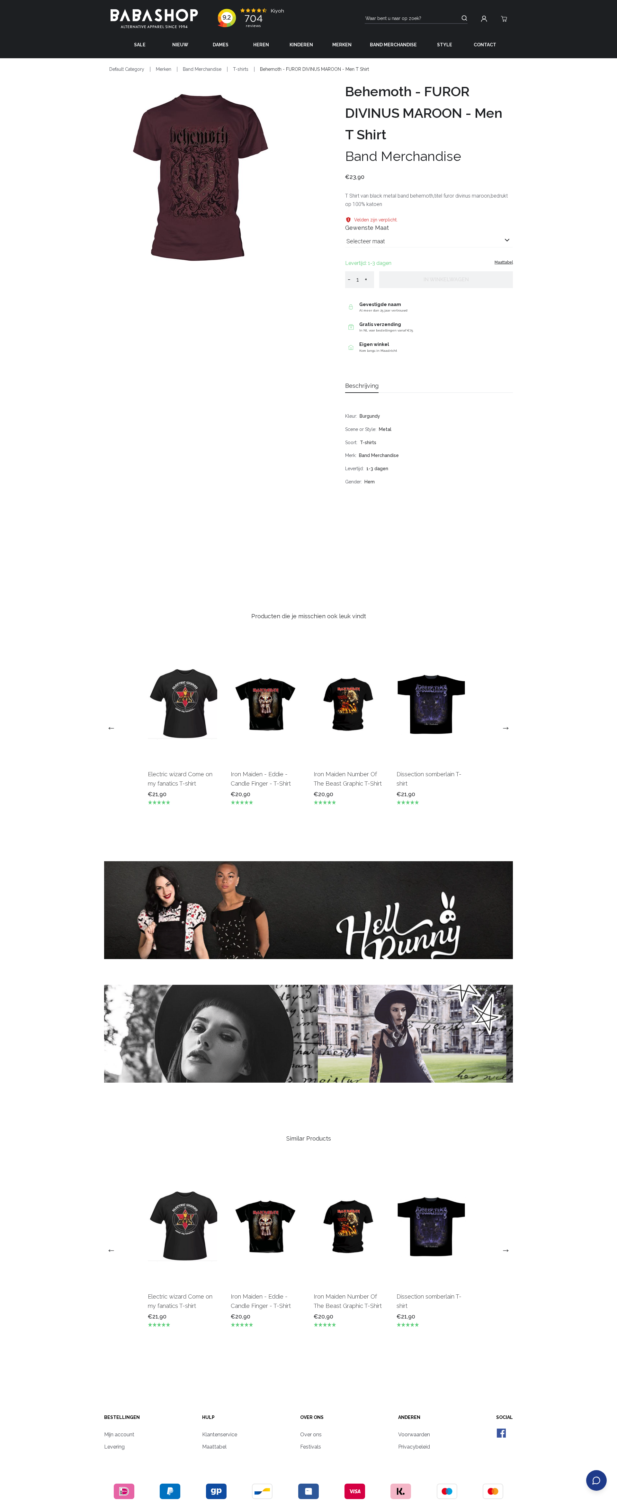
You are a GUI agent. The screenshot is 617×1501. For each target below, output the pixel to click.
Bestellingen (122, 1417)
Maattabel (504, 262)
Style (444, 44)
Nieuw (180, 44)
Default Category (126, 69)
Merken (342, 44)
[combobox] (429, 244)
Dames (220, 44)
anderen (409, 1417)
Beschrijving (362, 385)
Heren (261, 44)
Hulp (208, 1417)
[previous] (113, 728)
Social (504, 1417)
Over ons (312, 1417)
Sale (140, 44)
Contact (485, 44)
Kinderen (301, 44)
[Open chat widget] (596, 1480)
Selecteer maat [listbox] (365, 241)
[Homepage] (154, 18)
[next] (503, 728)
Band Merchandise (393, 44)
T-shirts (240, 69)
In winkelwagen (446, 279)
